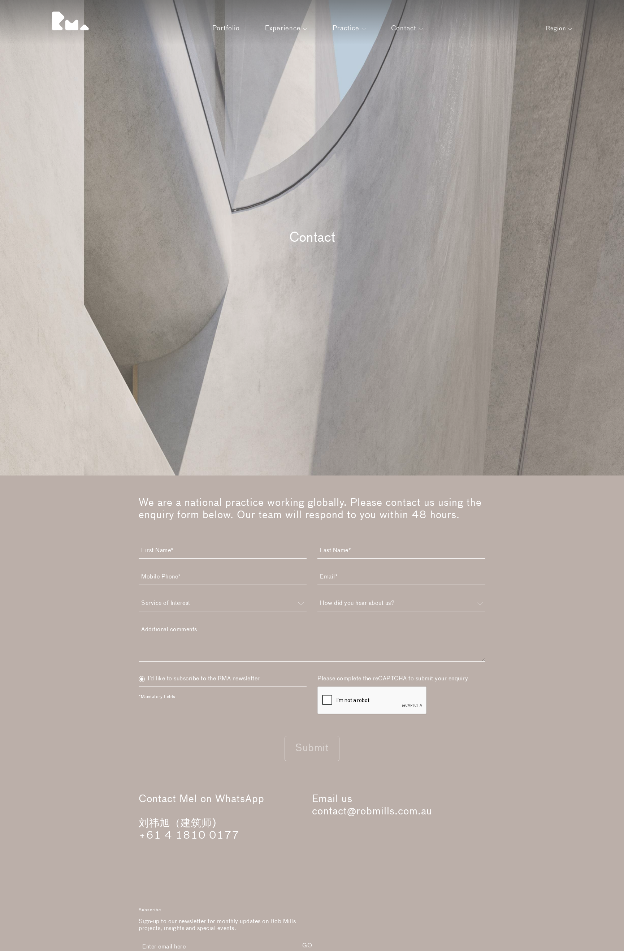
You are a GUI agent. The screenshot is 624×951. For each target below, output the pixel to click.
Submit (312, 748)
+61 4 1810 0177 (189, 836)
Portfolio (226, 28)
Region (557, 29)
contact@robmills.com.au (372, 811)
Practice (347, 28)
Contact (405, 28)
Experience (284, 28)
